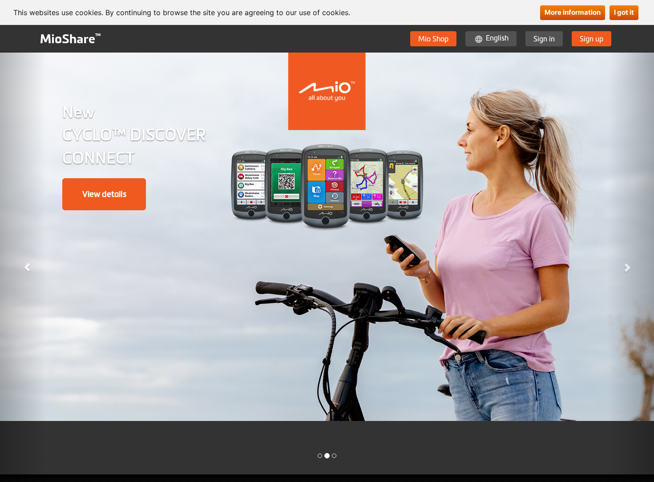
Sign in (544, 39)
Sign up (591, 39)
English (497, 38)
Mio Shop (433, 39)
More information (573, 12)
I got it (624, 12)
